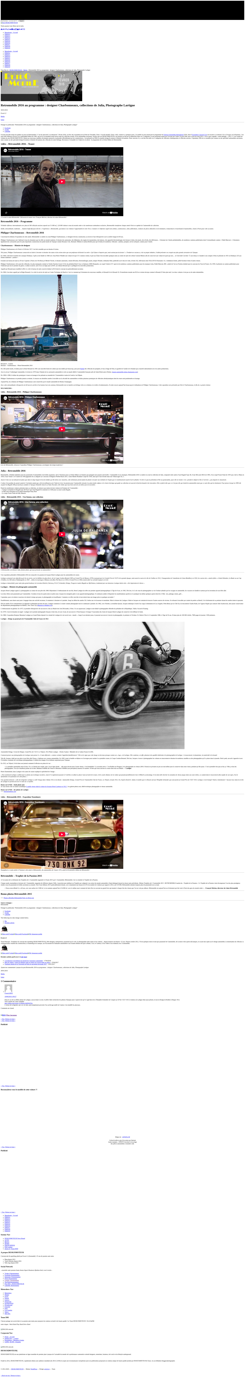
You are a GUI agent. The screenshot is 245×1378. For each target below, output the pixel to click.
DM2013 (7, 36)
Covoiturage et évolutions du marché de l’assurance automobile (24, 961)
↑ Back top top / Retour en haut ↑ (11, 1375)
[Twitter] (7, 934)
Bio (6, 921)
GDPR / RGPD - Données (13, 1342)
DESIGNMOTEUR (15, 70)
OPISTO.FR (126, 1137)
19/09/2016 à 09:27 (10, 996)
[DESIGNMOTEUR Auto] (1, 29)
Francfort (7, 1307)
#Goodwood (8, 1305)
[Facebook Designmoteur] (22, 29)
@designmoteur (12, 1273)
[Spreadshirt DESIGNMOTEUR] (18, 29)
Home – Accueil (9, 1337)
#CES (6, 1296)
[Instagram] (35, 934)
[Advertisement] (15, 1056)
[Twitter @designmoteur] (21, 29)
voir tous (24, 957)
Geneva (7, 1300)
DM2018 (7, 46)
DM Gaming (8, 1247)
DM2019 (7, 48)
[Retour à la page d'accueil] (9, 23)
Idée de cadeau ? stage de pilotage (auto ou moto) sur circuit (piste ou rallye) (27, 962)
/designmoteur (12, 1285)
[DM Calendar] (16, 29)
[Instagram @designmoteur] (24, 29)
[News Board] (14, 29)
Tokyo (7, 1312)
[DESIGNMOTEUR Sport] (6, 29)
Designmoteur (12, 1275)
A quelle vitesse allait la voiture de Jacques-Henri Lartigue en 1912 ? (46, 786)
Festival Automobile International (174, 135)
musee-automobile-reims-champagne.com (124, 372)
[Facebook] (20, 934)
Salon (2, 120)
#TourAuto (8, 1301)
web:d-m (46, 1369)
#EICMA (7, 1314)
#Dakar (7, 1295)
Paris (6, 1308)
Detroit (7, 1298)
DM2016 (7, 41)
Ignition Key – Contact (11, 1338)
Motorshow (8, 1293)
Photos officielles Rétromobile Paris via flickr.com (19, 898)
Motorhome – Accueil (11, 32)
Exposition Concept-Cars (199, 135)
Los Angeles (8, 1310)
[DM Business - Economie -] (8, 29)
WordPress (34, 1369)
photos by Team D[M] (11, 1249)
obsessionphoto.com (10, 791)
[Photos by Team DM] (12, 29)
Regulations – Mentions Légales (14, 1340)
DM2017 (7, 44)
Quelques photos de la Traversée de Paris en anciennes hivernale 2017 (26, 964)
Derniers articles (9, 923)
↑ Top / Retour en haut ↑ (8, 1019)
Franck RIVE (9, 993)
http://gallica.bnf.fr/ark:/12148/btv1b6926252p (19, 1003)
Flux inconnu (11, 1015)
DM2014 (7, 37)
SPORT (7, 1243)
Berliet (82, 369)
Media (25, 70)
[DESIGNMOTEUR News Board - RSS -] (19, 29)
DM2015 (7, 39)
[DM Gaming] (10, 29)
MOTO (7, 1242)
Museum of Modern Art (45, 605)
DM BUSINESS (10, 1245)
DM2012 (7, 34)
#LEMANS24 (9, 1303)
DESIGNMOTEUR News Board (15, 1238)
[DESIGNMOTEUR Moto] (4, 29)
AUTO (7, 1240)
